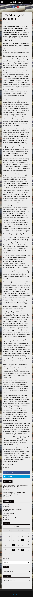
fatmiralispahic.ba (16, 2)
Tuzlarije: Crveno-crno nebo (10, 518)
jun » (7, 558)
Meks (20, 593)
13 (22, 540)
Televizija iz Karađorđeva (9, 513)
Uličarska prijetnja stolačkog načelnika (12, 509)
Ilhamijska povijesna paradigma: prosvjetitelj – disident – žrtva (9, 494)
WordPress (16, 594)
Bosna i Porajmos (21, 492)
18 (13, 545)
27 (22, 549)
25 (13, 549)
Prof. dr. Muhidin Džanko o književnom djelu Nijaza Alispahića (9, 487)
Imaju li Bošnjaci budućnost (9, 505)
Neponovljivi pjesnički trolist (22, 486)
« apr (4, 558)
